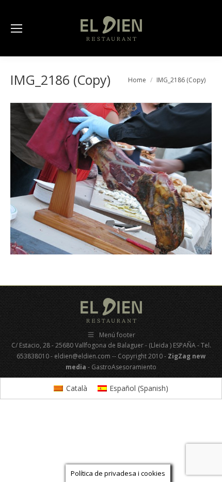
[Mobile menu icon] (16, 28)
